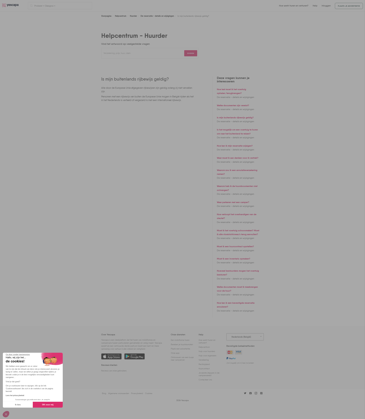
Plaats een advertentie (180, 349)
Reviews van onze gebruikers (113, 371)
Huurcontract (204, 368)
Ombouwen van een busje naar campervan (182, 358)
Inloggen (326, 5)
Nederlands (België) (241, 336)
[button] (6, 414)
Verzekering (204, 360)
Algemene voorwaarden (118, 393)
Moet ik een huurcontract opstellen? (235, 246)
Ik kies (18, 404)
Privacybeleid (137, 393)
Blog (104, 393)
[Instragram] (256, 393)
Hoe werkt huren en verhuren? (293, 5)
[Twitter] (245, 393)
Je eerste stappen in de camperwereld (209, 374)
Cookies (148, 393)
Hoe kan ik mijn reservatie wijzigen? (235, 145)
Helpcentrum (120, 16)
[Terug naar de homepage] (13, 5)
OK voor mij (47, 404)
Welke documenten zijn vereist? (233, 105)
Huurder (133, 16)
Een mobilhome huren (180, 340)
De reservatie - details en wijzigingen (157, 16)
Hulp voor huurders (207, 351)
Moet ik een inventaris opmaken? (233, 258)
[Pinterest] (261, 393)
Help (315, 5)
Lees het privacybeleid (15, 395)
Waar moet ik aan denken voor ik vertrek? (237, 157)
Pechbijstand (204, 364)
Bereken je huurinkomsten (182, 344)
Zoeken (190, 53)
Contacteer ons (205, 380)
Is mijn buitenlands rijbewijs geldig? (235, 117)
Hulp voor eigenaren (207, 355)
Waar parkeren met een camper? (233, 202)
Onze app (175, 353)
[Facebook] (250, 393)
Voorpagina (106, 16)
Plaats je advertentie (349, 6)
